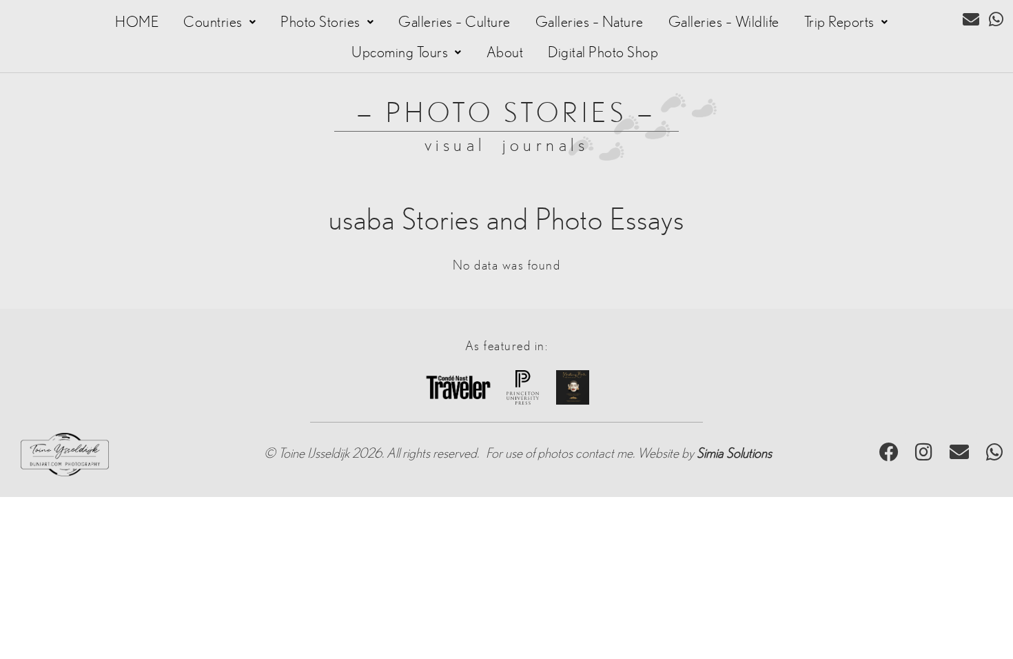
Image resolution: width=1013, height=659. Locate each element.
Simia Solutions (734, 453)
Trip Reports (839, 22)
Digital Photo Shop (603, 52)
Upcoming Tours (399, 52)
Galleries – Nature (589, 22)
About (505, 52)
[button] (219, 22)
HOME (136, 22)
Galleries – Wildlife (723, 22)
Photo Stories (320, 22)
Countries (213, 22)
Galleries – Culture (454, 22)
